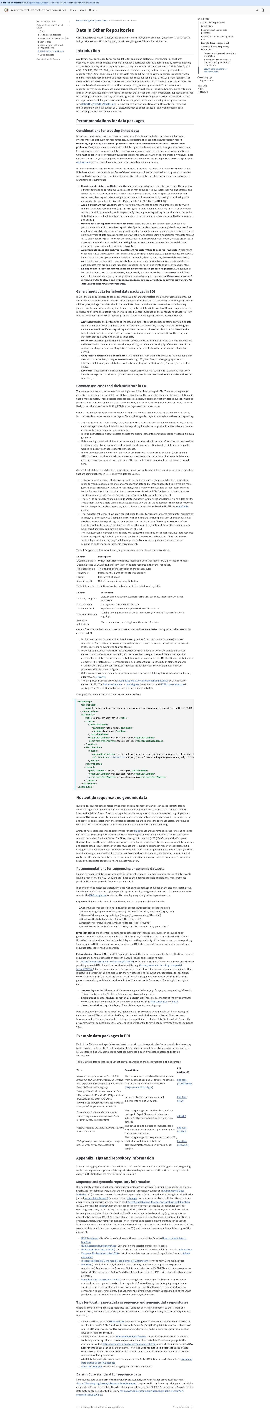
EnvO (175, 1001)
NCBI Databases (89, 1238)
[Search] (262, 10)
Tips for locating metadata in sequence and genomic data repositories (217, 62)
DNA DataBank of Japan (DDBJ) (98, 1249)
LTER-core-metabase (172, 684)
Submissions (185, 1249)
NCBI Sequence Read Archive (131, 1336)
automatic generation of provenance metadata (142, 680)
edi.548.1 (181, 1116)
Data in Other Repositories (212, 22)
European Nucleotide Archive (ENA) (100, 1253)
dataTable (182, 506)
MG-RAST (86, 1264)
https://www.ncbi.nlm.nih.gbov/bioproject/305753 (129, 1343)
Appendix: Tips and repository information (215, 48)
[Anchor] (103, 50)
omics (137, 830)
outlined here (83, 162)
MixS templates (97, 895)
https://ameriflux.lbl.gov (139, 1087)
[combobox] (262, 10)
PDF (202, 89)
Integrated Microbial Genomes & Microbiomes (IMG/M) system (114, 1260)
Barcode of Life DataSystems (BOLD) (100, 1279)
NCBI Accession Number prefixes (98, 1245)
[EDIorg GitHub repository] (257, 10)
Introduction (207, 26)
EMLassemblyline (112, 684)
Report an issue (206, 80)
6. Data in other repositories (123, 20)
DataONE (86, 103)
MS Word (204, 92)
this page (132, 1198)
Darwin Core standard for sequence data (215, 70)
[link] (93, 10)
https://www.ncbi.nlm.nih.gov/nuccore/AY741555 (107, 961)
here (103, 1205)
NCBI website (117, 1321)
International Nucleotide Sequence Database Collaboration (158, 1201)
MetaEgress (133, 684)
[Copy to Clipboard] (192, 699)
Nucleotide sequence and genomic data (217, 38)
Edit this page (206, 77)
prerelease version (39, 2)
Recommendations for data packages (214, 31)
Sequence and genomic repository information (220, 54)
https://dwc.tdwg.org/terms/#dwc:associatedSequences (107, 1383)
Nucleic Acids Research (96, 1198)
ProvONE (97, 103)
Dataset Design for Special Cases (92, 20)
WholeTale (109, 103)
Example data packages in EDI (215, 42)
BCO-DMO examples (92, 1366)
